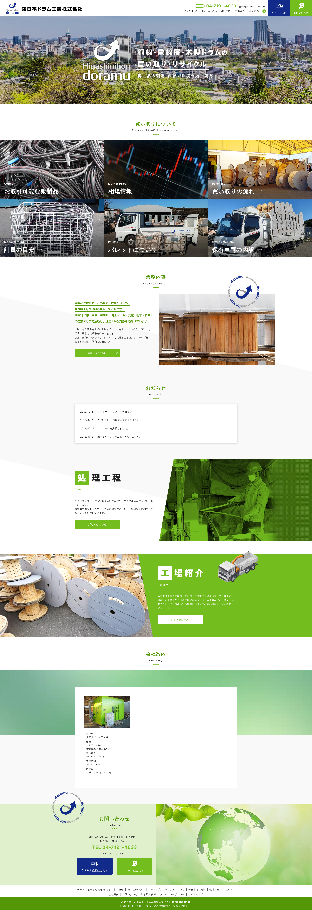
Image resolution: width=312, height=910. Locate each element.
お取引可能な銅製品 (99, 889)
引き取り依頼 (279, 12)
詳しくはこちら (97, 353)
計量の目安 (155, 889)
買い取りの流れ (136, 889)
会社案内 (254, 11)
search (264, 11)
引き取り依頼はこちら (95, 870)
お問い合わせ (301, 12)
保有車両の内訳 (197, 889)
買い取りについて (204, 11)
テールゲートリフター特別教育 (115, 411)
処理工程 (226, 11)
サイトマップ (195, 894)
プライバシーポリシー (172, 894)
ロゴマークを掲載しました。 (114, 428)
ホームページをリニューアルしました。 (120, 436)
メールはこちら (134, 870)
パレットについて (174, 889)
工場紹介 (240, 11)
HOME (186, 11)
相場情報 (119, 889)
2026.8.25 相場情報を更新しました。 (120, 420)
